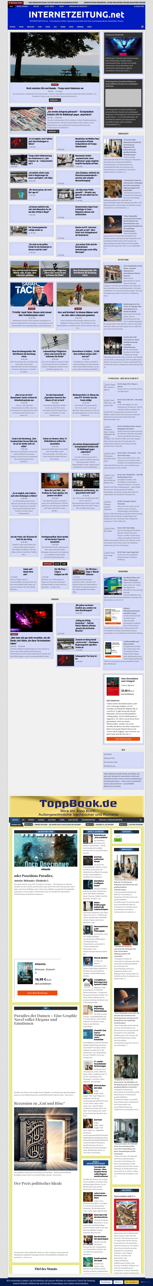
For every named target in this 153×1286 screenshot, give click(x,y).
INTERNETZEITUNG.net (76, 14)
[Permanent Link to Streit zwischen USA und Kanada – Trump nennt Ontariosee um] (54, 57)
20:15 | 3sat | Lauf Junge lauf (127, 542)
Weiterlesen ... (55, 100)
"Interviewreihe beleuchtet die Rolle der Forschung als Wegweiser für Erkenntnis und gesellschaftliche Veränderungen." (132, 137)
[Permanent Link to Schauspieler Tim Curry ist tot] (65, 660)
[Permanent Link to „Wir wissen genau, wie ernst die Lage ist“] (18, 194)
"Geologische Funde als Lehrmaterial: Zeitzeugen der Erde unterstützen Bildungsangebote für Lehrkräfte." (133, 175)
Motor (71, 27)
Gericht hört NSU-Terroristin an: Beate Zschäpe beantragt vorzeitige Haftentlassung (131, 332)
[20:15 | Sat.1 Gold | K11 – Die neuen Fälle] (110, 401)
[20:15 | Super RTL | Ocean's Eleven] (110, 385)
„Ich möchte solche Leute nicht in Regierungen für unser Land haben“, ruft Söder (40, 175)
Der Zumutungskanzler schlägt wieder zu (37, 228)
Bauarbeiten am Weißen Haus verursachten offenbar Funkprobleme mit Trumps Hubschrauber (87, 142)
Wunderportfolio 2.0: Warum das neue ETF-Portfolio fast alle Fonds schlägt (86, 397)
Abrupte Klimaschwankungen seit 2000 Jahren (131, 601)
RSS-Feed (50, 91)
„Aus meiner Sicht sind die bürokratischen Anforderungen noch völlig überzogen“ (86, 248)
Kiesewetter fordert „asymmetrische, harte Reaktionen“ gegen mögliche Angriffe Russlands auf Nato (87, 159)
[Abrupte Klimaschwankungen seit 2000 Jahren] (113, 615)
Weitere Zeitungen (22, 6)
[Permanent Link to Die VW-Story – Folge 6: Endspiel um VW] (48, 571)
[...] (139, 66)
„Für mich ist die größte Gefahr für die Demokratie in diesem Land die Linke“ (40, 247)
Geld (55, 27)
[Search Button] (142, 26)
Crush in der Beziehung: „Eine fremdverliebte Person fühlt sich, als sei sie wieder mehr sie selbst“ (24, 442)
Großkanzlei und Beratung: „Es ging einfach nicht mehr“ (85, 491)
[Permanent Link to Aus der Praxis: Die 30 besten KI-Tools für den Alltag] (24, 527)
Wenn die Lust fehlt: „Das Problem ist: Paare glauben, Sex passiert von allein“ (55, 493)
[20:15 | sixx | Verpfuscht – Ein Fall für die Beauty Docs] (110, 476)
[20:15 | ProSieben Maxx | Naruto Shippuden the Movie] (110, 427)
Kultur (61, 6)
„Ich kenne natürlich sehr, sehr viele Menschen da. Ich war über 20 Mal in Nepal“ (39, 209)
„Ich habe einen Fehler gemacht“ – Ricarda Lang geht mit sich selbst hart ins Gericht (86, 193)
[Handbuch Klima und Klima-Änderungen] (113, 584)
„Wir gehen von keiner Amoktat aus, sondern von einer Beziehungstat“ (85, 608)
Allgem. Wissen (49, 6)
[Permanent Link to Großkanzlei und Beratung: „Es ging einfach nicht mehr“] (85, 480)
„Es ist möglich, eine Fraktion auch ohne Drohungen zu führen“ (40, 141)
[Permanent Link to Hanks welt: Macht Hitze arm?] (16, 571)
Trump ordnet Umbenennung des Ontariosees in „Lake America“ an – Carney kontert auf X (40, 159)
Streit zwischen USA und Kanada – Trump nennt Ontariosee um (55, 88)
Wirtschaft (30, 27)
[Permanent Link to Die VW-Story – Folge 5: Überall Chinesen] (79, 571)
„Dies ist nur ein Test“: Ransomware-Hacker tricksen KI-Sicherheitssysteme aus (24, 397)
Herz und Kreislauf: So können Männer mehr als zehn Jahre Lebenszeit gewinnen (78, 314)
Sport (40, 27)
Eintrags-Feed (109, 748)
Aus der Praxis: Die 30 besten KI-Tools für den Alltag (24, 538)
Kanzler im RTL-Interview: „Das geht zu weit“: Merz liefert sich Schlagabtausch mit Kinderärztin (86, 231)
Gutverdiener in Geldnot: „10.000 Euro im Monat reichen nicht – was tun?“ (85, 354)
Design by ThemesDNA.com (76, 1277)
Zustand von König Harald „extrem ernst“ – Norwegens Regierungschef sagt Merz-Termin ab (86, 643)
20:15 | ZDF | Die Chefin (126, 518)
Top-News (12, 27)
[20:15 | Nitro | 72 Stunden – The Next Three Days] (110, 454)
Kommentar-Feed (110, 752)
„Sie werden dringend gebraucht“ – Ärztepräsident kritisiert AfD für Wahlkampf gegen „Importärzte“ (70, 113)
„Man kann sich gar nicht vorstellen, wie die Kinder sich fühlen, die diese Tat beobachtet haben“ (30, 640)
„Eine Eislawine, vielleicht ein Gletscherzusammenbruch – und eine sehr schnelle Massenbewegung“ (87, 176)
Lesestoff (36, 6)
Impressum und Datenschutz (78, 6)
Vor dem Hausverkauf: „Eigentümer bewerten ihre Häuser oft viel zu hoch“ (55, 397)
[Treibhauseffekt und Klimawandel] (113, 648)
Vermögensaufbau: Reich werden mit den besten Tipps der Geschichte (54, 539)
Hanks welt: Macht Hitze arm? (28, 572)
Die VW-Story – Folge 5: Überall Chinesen (92, 572)
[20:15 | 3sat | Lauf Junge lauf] (110, 553)
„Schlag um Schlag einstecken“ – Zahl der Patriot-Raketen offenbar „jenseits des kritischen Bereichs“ (85, 625)
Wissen (89, 27)
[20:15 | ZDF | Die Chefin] (110, 529)
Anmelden (108, 744)
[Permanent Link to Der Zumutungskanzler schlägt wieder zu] (18, 231)
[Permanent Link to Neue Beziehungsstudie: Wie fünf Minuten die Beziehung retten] (24, 341)
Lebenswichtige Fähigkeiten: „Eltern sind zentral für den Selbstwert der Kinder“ (25, 272)
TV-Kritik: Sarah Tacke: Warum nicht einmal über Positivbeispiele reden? (31, 314)
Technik (62, 27)
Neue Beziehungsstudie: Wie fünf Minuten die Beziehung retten (55, 272)
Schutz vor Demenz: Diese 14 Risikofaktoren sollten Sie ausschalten (55, 441)
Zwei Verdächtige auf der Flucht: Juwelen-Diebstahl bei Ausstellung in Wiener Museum (132, 261)
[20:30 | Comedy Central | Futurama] (110, 502)
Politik (21, 27)
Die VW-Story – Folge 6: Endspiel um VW (61, 572)
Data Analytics (110, 35)
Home (11, 6)
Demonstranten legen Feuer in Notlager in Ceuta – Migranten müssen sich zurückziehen (86, 211)
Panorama (80, 27)
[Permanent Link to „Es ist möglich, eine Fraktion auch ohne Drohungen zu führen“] (18, 143)
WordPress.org (109, 756)
